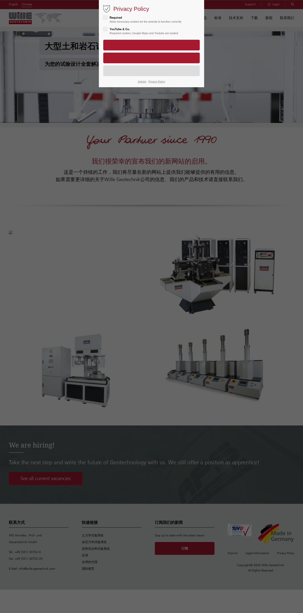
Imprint (142, 81)
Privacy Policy (156, 81)
